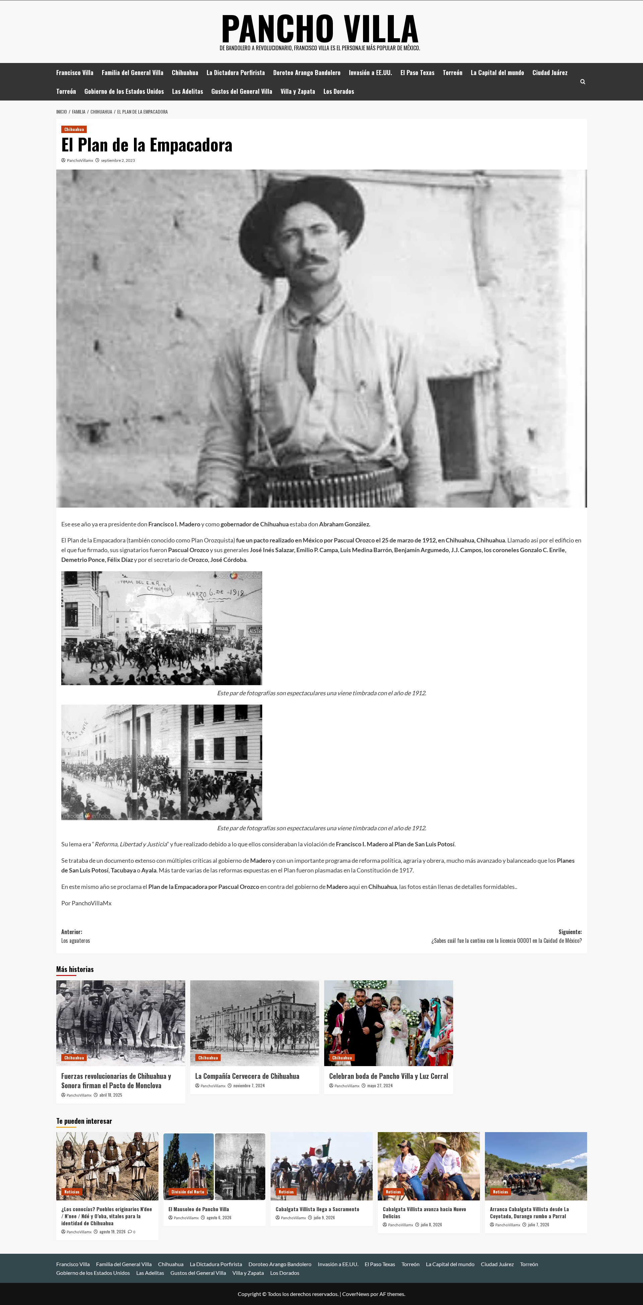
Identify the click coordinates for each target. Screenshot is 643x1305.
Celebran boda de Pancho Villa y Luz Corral (388, 1076)
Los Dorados (339, 91)
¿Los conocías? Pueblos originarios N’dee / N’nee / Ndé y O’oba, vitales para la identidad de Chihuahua (106, 1216)
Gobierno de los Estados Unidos (124, 91)
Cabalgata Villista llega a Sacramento (317, 1209)
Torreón (452, 72)
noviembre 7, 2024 (249, 1085)
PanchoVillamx (80, 160)
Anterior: (75, 936)
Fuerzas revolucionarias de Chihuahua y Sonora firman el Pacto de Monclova (116, 1080)
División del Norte (187, 1191)
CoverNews (355, 1294)
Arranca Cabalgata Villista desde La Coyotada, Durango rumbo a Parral (529, 1212)
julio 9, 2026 (324, 1217)
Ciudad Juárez (550, 72)
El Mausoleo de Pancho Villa (198, 1209)
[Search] (583, 81)
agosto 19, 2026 (112, 1231)
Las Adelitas (187, 91)
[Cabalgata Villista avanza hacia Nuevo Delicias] (429, 1166)
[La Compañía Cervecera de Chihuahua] (254, 1023)
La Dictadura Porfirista (236, 72)
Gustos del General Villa (241, 91)
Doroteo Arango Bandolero (307, 72)
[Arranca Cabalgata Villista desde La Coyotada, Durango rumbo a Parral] (536, 1166)
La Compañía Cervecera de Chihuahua (247, 1076)
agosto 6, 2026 (219, 1217)
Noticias (71, 1191)
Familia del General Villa (132, 72)
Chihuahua (185, 72)
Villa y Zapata (298, 91)
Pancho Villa (320, 27)
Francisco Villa (74, 72)
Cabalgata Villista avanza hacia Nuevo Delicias (424, 1212)
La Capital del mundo (497, 72)
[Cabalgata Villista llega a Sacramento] (322, 1166)
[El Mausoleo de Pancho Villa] (214, 1166)
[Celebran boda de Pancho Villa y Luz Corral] (388, 1023)
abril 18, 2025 (110, 1095)
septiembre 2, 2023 (118, 160)
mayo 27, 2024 (380, 1085)
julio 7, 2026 (538, 1224)
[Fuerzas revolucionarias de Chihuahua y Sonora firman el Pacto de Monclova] (120, 1023)
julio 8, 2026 (431, 1224)
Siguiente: (506, 936)
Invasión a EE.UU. (370, 72)
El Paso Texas (417, 72)
